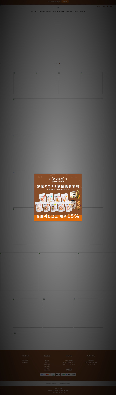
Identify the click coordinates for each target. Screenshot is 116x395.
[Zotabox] (81, 220)
